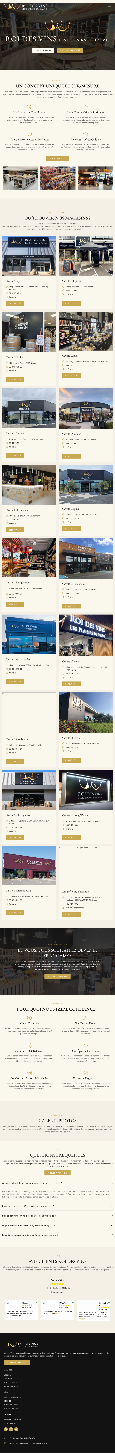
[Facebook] (6, 1429)
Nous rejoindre (56, 159)
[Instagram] (11, 1429)
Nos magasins (44, 50)
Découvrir (14, 303)
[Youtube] (16, 1429)
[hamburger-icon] (109, 7)
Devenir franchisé (71, 50)
